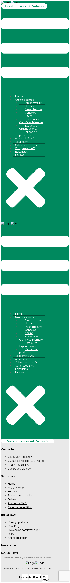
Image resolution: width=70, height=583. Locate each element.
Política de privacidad (42, 558)
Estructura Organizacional (28, 127)
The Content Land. (28, 571)
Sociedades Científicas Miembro (31, 121)
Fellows (19, 154)
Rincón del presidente (28, 133)
